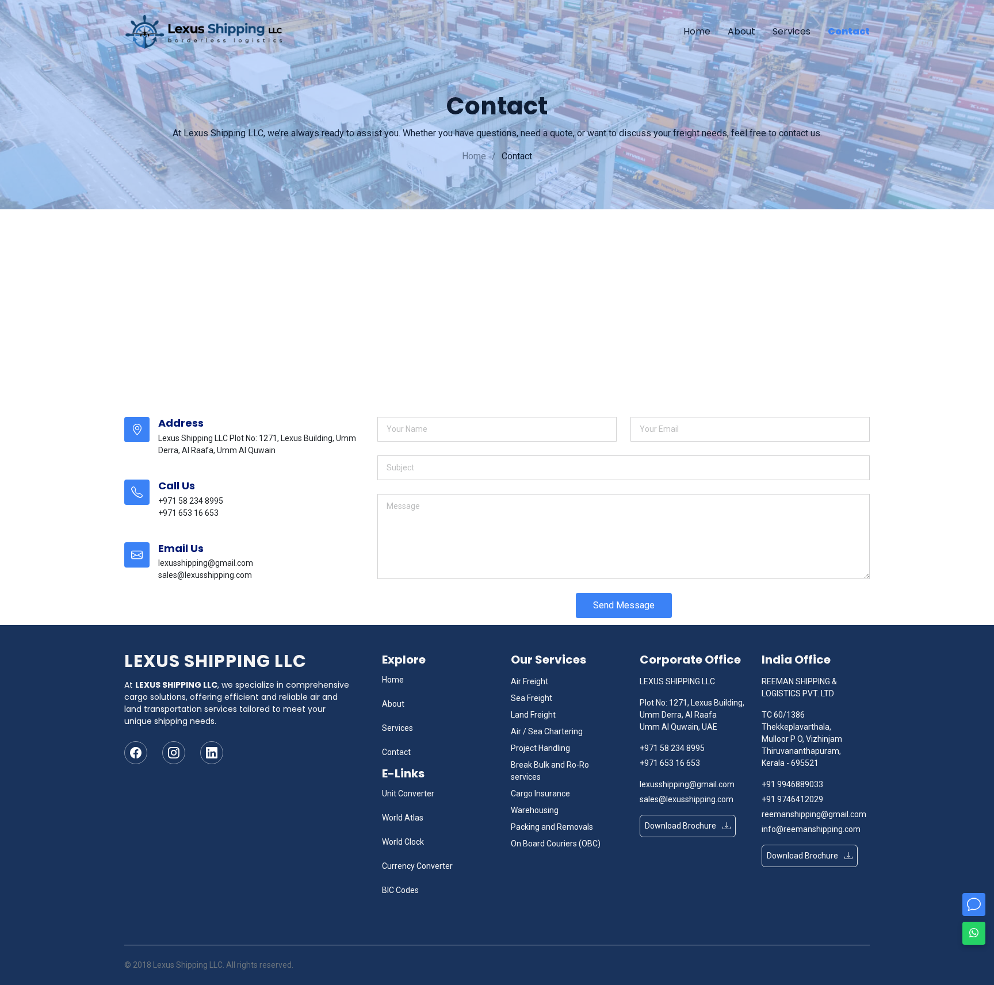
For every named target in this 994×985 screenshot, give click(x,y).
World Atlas (402, 818)
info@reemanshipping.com (811, 829)
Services (792, 31)
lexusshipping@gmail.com (687, 784)
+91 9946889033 (792, 784)
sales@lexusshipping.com (686, 799)
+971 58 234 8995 (672, 748)
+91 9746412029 (792, 799)
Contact (849, 31)
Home (696, 31)
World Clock (403, 842)
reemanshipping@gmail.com (814, 814)
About (741, 31)
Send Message (624, 605)
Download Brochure (681, 825)
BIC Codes (400, 890)
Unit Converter (408, 793)
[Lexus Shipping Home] (208, 32)
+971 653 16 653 (670, 763)
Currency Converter (417, 866)
